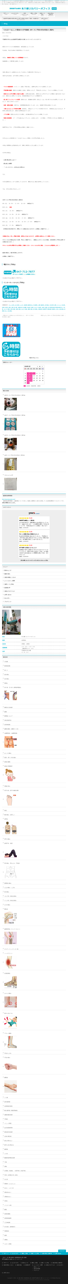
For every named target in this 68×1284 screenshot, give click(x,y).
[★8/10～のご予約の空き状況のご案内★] (10, 444)
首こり (6, 310)
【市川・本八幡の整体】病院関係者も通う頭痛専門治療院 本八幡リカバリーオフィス (32, 1278)
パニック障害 (7, 1123)
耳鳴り (6, 1201)
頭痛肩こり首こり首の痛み (58, 309)
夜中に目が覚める (9, 1145)
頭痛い (36, 309)
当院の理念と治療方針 (47, 1253)
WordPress (26, 1279)
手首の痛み (7, 1057)
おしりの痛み (7, 753)
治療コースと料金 (9, 584)
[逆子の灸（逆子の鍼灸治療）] (10, 799)
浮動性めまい (7, 1196)
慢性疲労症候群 (8, 1132)
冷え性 (6, 1179)
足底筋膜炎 (7, 973)
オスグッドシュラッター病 (11, 949)
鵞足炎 (6, 909)
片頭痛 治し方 (33, 307)
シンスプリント (8, 953)
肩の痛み (6, 674)
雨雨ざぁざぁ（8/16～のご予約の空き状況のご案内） (53, 315)
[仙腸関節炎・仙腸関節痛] (10, 742)
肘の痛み (6, 892)
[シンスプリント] (10, 962)
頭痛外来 (40, 309)
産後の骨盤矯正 (8, 766)
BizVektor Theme (34, 1279)
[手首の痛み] (10, 1066)
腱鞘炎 (6, 1077)
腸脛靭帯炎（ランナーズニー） (12, 929)
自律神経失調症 (8, 1106)
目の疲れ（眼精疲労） (10, 1226)
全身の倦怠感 (7, 1136)
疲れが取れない (8, 1140)
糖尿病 (6, 1149)
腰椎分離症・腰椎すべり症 (11, 729)
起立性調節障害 (8, 1127)
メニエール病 (7, 1205)
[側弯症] (10, 828)
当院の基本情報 (37, 1268)
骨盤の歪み (7, 786)
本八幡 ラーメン (57, 305)
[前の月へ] (37, 366)
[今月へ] (39, 366)
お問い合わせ (7, 594)
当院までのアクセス (9, 591)
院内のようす (7, 570)
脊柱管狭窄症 (7, 720)
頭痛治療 (49, 309)
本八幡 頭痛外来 (18, 307)
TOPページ (6, 1253)
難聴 (5, 1209)
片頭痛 (28, 307)
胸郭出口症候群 (8, 707)
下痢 (5, 1162)
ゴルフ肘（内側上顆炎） (10, 896)
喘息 (5, 810)
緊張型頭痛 (52, 307)
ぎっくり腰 (11, 305)
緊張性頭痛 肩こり (59, 307)
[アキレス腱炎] (10, 1042)
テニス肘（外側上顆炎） (10, 900)
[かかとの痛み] (10, 1002)
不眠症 (6, 1119)
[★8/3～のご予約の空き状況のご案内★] (10, 464)
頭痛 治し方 (21, 309)
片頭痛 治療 (41, 307)
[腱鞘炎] (10, 1086)
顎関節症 (6, 1231)
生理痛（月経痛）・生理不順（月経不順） (15, 1170)
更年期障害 (7, 1101)
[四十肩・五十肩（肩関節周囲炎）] (10, 696)
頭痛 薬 (32, 309)
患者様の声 (7, 587)
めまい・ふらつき (9, 1188)
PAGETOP (62, 1250)
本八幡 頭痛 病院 (9, 307)
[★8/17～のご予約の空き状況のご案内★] (10, 424)
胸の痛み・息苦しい (9, 814)
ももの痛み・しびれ (9, 887)
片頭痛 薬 (46, 307)
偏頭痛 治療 (37, 305)
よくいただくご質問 (9, 580)
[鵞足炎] (10, 918)
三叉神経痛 (7, 1222)
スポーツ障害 (7, 1244)
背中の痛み (7, 839)
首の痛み (10, 310)
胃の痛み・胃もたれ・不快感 (11, 863)
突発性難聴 (7, 1214)
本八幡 (51, 305)
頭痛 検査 (15, 309)
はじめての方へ (15, 1253)
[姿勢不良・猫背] (10, 852)
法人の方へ (7, 598)
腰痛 (5, 711)
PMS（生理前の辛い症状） (11, 1175)
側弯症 (6, 819)
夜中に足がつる (8, 1013)
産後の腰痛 (7, 761)
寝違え (47, 305)
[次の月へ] (42, 366)
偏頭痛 (25, 305)
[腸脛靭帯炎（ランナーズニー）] (10, 938)
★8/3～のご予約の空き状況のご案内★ (14, 455)
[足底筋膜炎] (10, 982)
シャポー (22, 305)
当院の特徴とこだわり (10, 577)
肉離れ (6, 1239)
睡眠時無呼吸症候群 (9, 1157)
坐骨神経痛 (7, 724)
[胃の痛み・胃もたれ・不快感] (10, 872)
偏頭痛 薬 (43, 305)
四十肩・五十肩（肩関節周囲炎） (13, 687)
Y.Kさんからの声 (8, 475)
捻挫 (5, 1235)
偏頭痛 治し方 (31, 305)
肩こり (6, 670)
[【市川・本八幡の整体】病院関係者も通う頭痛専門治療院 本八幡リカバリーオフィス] (34, 8)
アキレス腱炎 (7, 1033)
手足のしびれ (7, 1053)
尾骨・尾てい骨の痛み (10, 757)
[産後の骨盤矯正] (10, 775)
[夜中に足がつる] (10, 1022)
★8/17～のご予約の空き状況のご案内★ (14, 415)
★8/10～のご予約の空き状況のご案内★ (14, 435)
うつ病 (6, 1097)
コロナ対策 (16, 305)
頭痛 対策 (10, 309)
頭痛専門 (45, 309)
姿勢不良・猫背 (8, 843)
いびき (6, 1153)
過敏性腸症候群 (8, 1114)
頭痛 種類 (27, 309)
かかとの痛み (7, 993)
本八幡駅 (24, 307)
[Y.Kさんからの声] (10, 484)
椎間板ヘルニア (8, 716)
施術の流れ (7, 573)
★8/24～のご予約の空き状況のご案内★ (14, 395)
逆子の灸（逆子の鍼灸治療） (11, 790)
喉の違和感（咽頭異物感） (11, 1110)
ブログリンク (7, 601)
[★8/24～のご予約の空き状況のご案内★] (10, 404)
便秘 (5, 1166)
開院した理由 (25, 1253)
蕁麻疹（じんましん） (10, 1183)
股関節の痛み (7, 883)
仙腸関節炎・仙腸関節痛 (10, 733)
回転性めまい (7, 1192)
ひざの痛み (7, 904)
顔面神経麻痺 (7, 1218)
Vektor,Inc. (41, 1279)
